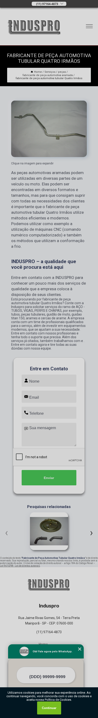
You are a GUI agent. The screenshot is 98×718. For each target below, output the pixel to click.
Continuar (49, 708)
